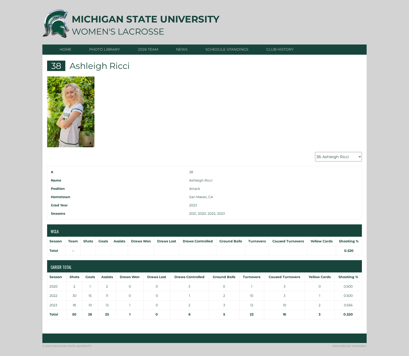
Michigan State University (145, 19)
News (181, 49)
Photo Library (104, 49)
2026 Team (148, 49)
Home (65, 49)
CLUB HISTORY (280, 49)
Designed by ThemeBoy (349, 346)
